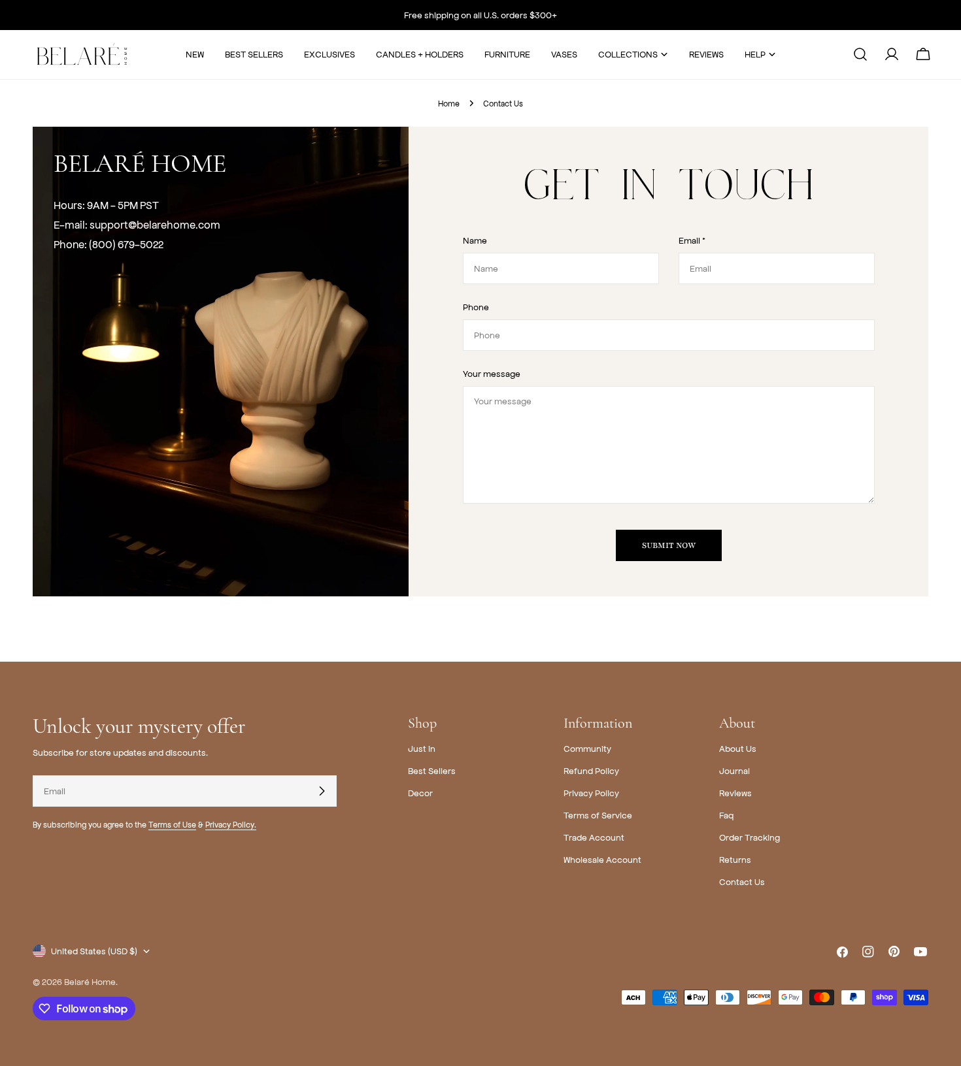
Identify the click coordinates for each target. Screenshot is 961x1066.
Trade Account (594, 837)
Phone (476, 306)
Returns (735, 859)
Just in (421, 748)
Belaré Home (90, 981)
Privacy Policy (591, 792)
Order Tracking (749, 837)
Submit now (669, 545)
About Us (737, 748)
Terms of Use (172, 824)
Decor (420, 792)
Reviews (735, 792)
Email (692, 240)
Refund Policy (591, 770)
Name (475, 240)
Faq (726, 814)
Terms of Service (598, 814)
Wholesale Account (602, 859)
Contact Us (742, 881)
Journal (734, 770)
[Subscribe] (321, 791)
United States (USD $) (94, 950)
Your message (491, 373)
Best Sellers (432, 770)
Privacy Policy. (230, 824)
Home (449, 103)
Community (587, 748)
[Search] (860, 54)
